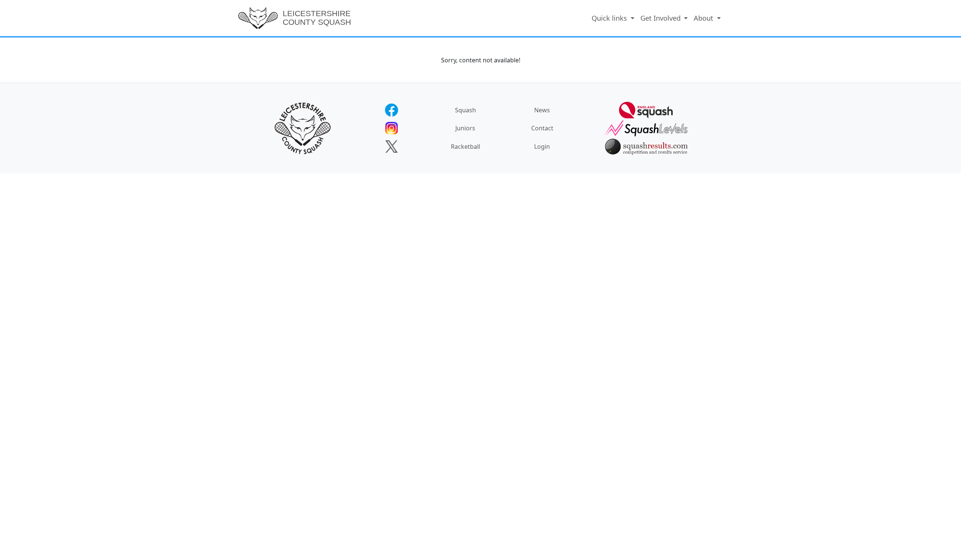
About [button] (704, 18)
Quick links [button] (610, 18)
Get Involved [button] (661, 18)
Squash (465, 110)
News (542, 110)
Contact (542, 128)
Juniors (465, 128)
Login (542, 146)
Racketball (465, 146)
